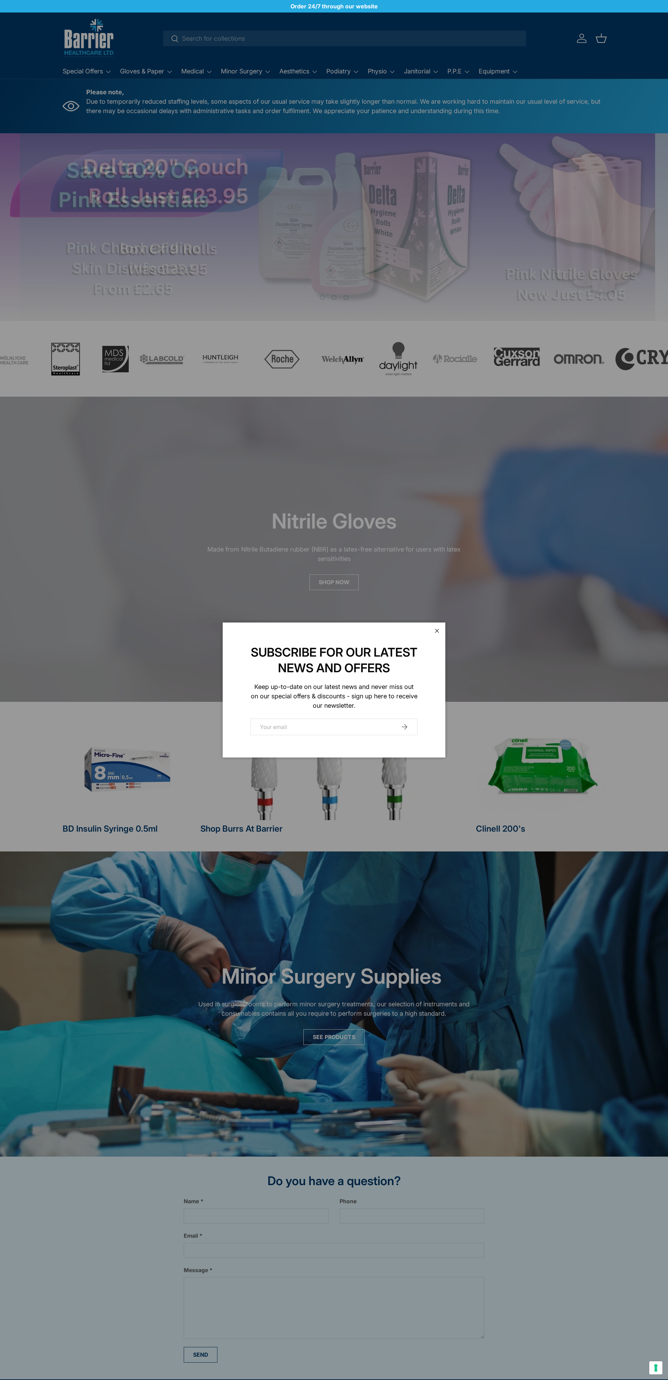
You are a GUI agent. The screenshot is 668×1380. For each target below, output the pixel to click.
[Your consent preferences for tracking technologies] (655, 1367)
